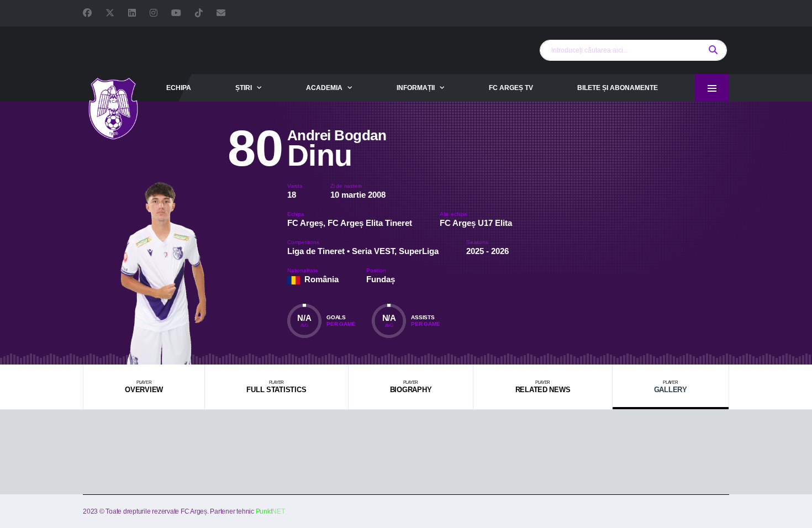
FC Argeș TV (511, 88)
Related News (543, 387)
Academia (324, 88)
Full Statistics (276, 387)
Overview (144, 387)
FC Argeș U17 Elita (476, 223)
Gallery (670, 387)
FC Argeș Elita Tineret (370, 223)
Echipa (178, 88)
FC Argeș (305, 223)
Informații (416, 88)
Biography (411, 387)
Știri (243, 88)
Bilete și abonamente (617, 88)
